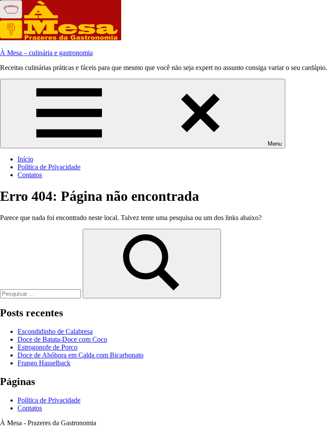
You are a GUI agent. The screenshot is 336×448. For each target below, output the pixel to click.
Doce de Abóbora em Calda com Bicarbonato (81, 355)
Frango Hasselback (44, 363)
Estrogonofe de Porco (47, 347)
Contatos (30, 174)
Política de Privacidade (49, 167)
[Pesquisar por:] (41, 293)
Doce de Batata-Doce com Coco (62, 339)
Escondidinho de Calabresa (55, 331)
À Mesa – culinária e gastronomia (46, 52)
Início (25, 159)
